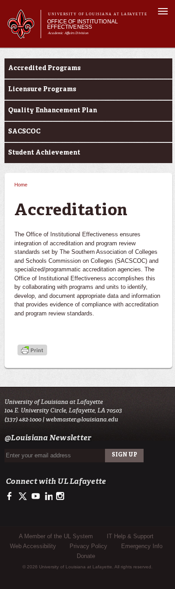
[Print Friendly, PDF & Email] (32, 350)
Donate (86, 556)
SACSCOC (24, 131)
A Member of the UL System (56, 536)
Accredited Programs (44, 68)
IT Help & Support (130, 536)
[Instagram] (59, 499)
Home (20, 184)
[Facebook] (11, 499)
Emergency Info (141, 546)
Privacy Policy (88, 546)
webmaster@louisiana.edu (82, 419)
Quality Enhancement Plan (52, 110)
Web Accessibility (33, 546)
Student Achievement (44, 153)
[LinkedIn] (47, 499)
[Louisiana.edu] (24, 34)
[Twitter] (23, 499)
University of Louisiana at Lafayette (97, 14)
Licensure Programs (42, 89)
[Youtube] (35, 499)
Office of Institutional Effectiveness (82, 24)
